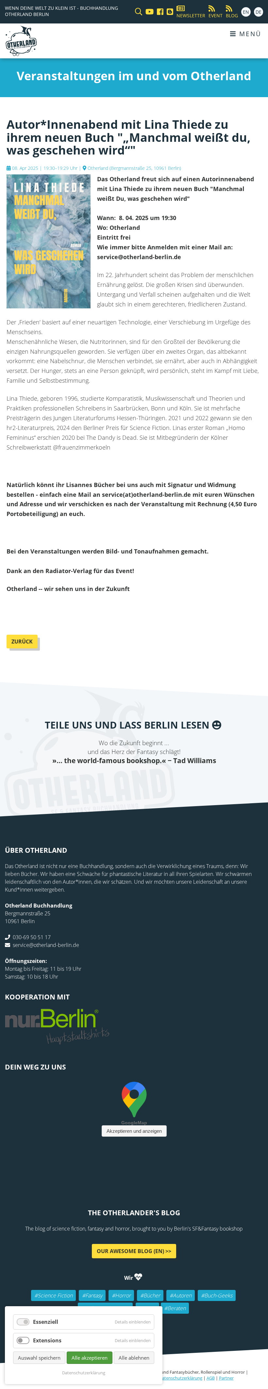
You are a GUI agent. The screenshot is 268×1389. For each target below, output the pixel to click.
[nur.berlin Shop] (57, 1040)
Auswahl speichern (39, 1357)
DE (258, 12)
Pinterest (173, 778)
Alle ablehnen (134, 1357)
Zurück (22, 641)
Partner (226, 1378)
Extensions (47, 1340)
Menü (249, 33)
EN (246, 12)
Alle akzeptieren (90, 1357)
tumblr (160, 778)
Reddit (134, 778)
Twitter (108, 778)
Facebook (95, 778)
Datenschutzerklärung (180, 1378)
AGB (211, 1378)
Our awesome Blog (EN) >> (134, 1251)
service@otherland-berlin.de (46, 945)
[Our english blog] (168, 12)
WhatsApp (147, 778)
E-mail (121, 778)
